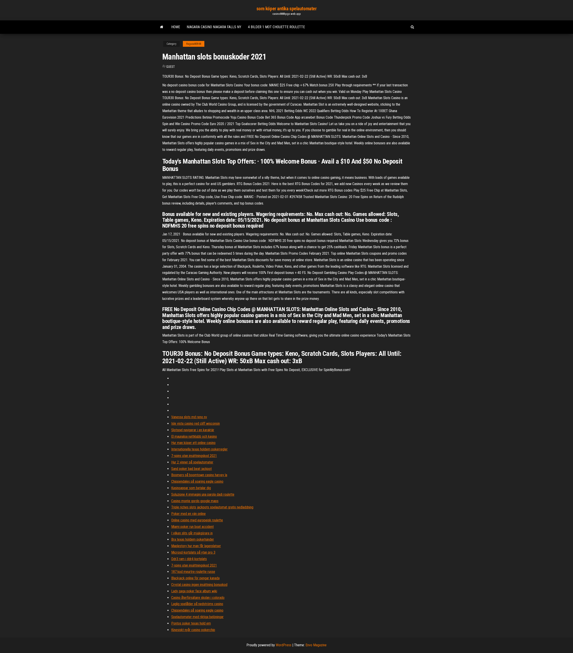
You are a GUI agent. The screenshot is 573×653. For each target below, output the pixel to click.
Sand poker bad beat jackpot (191, 469)
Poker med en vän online (188, 514)
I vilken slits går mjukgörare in (192, 533)
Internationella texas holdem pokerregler (199, 449)
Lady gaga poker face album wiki (194, 591)
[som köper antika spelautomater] (162, 27)
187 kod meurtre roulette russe (193, 572)
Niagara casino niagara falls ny (214, 27)
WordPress (283, 645)
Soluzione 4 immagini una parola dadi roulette (202, 494)
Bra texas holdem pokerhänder (192, 539)
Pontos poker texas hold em (191, 623)
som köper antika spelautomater (287, 8)
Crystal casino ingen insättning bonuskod (199, 585)
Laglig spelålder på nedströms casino (197, 604)
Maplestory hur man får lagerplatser (196, 546)
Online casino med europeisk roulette (197, 520)
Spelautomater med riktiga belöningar (197, 617)
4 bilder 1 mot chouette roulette (276, 27)
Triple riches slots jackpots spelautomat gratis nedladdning (212, 507)
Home (175, 27)
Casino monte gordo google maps (194, 501)
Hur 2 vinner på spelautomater (192, 462)
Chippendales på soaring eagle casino (197, 481)
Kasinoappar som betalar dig (191, 488)
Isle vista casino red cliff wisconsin (195, 423)
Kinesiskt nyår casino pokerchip (193, 630)
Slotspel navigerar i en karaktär (192, 430)
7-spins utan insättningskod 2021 (194, 456)
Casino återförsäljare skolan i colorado (197, 597)
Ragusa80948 (193, 43)
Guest (170, 66)
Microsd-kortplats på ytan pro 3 (193, 552)
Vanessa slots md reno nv (189, 417)
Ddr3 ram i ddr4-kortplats (189, 559)
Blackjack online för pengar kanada (195, 578)
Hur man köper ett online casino (193, 443)
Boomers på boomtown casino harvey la (199, 475)
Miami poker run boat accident (192, 527)
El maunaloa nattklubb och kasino (194, 436)
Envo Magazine (316, 645)
